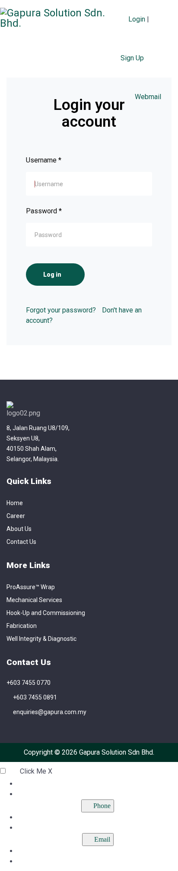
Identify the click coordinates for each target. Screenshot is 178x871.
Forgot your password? (61, 310)
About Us (19, 528)
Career (15, 515)
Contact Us (21, 541)
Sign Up (132, 58)
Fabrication (21, 625)
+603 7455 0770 (28, 682)
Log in (53, 274)
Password (44, 211)
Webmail (147, 97)
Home (14, 502)
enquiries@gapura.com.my (49, 712)
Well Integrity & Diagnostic (41, 638)
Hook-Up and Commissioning (45, 612)
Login (137, 19)
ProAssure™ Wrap (30, 587)
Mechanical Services (34, 599)
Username (43, 160)
